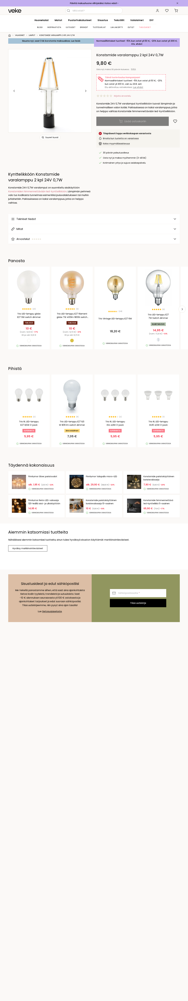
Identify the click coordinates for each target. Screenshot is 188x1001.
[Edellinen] (14, 90)
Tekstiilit (119, 20)
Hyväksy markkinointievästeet (27, 548)
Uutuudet (70, 27)
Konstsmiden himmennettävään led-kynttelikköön (37, 191)
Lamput (32, 35)
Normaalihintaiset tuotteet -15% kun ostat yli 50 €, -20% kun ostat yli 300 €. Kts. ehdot (136, 42)
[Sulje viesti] (177, 3)
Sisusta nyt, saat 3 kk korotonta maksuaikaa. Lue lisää (51, 40)
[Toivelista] (166, 11)
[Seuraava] (85, 90)
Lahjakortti (117, 27)
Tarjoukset (145, 27)
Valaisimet (137, 20)
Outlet (131, 27)
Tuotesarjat (99, 27)
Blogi (40, 27)
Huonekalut (42, 20)
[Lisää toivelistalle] (175, 121)
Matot (58, 20)
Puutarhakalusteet (80, 20)
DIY (151, 20)
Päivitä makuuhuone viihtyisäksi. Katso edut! (93, 3)
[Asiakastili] (157, 11)
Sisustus (103, 20)
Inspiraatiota (54, 27)
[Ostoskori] (176, 11)
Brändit (84, 27)
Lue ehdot (138, 87)
